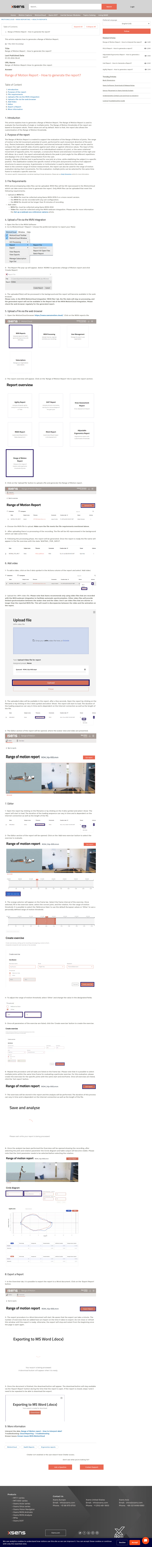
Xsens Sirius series (21, 1506)
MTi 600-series (20, 1501)
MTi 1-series (18, 1498)
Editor (10, 104)
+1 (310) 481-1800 (101, 1505)
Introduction (13, 89)
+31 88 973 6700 (68, 1505)
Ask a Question (60, 1467)
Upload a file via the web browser (22, 99)
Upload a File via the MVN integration (23, 97)
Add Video (12, 102)
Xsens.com (55, 1533)
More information (15, 109)
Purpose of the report (17, 92)
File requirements (15, 94)
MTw (15, 1518)
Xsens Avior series (21, 1503)
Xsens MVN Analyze (22, 1515)
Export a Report (14, 107)
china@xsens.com (134, 1503)
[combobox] (73, 7)
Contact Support (91, 1467)
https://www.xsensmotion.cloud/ (49, 315)
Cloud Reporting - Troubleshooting (34, 1434)
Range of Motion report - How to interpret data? (41, 1431)
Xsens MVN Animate (23, 1512)
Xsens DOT (18, 1521)
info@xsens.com (67, 1503)
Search (109, 7)
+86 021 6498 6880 (135, 1505)
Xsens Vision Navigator (24, 1509)
